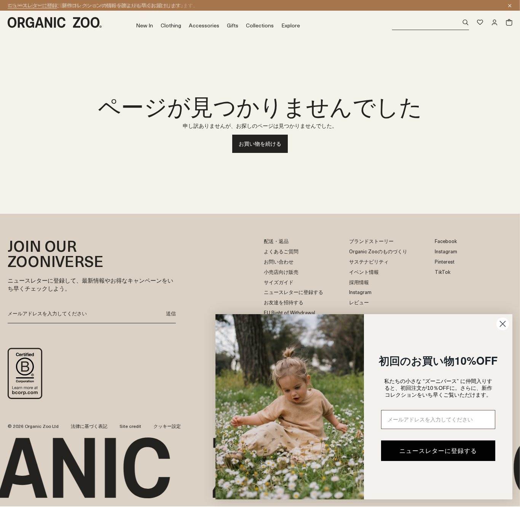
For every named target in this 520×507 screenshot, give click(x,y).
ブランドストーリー (371, 241)
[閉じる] (509, 6)
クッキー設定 (167, 426)
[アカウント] (494, 22)
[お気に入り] (480, 22)
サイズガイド (278, 282)
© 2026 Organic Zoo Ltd (33, 426)
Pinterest (445, 262)
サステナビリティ (369, 262)
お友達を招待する (283, 302)
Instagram (360, 292)
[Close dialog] (502, 324)
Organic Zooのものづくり (378, 251)
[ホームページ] (72, 22)
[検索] (430, 22)
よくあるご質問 (281, 251)
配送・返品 (276, 241)
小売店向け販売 (281, 272)
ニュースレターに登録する (293, 292)
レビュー (359, 302)
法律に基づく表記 (89, 426)
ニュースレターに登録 (32, 5)
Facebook (446, 241)
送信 (171, 313)
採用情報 (359, 282)
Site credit (130, 426)
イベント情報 (364, 272)
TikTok (442, 272)
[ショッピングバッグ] (509, 22)
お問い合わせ (278, 262)
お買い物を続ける (260, 144)
